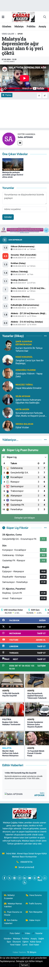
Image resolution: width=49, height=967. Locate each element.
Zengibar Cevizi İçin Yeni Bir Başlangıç (30, 362)
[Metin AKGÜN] (7, 412)
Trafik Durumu (35, 903)
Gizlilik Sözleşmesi (9, 965)
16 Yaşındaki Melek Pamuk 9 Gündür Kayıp (35, 753)
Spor (20, 34)
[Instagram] (19, 878)
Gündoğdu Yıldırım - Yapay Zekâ (29, 375)
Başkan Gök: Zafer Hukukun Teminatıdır (11, 723)
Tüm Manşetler (35, 912)
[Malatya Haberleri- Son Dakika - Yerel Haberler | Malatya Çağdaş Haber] (23, 16)
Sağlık (41, 938)
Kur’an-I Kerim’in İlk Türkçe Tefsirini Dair (29, 349)
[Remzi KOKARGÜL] (7, 360)
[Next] (39, 878)
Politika (31, 26)
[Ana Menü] (3, 17)
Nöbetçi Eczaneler (9, 896)
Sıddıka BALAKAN (24, 424)
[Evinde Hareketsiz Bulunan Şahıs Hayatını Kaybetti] (37, 709)
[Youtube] (29, 878)
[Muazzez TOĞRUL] (7, 386)
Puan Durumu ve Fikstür (13, 913)
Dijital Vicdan (22, 427)
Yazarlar (38, 933)
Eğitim (25, 941)
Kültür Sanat (35, 941)
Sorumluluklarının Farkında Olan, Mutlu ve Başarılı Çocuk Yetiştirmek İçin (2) (30, 414)
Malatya (19, 26)
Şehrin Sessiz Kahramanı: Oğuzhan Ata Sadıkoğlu (28, 401)
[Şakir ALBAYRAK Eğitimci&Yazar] (7, 345)
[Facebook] (4, 878)
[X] (9, 878)
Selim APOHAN (25, 137)
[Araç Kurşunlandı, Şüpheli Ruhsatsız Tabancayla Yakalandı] (37, 681)
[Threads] (34, 878)
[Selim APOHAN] (8, 139)
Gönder (8, 217)
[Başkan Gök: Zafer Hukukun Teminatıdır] (12, 709)
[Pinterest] (14, 878)
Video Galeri (8, 34)
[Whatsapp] (44, 878)
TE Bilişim (31, 952)
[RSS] (24, 882)
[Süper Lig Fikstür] (45, 527)
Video (27, 933)
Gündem (6, 26)
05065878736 (26, 862)
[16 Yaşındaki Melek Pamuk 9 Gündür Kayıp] (37, 738)
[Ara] (44, 17)
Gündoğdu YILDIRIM (26, 370)
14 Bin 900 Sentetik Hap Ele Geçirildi (10, 694)
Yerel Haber (15, 944)
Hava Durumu (35, 895)
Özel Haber (34, 944)
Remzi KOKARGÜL (24, 357)
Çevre (24, 944)
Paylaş (8, 95)
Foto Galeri (15, 933)
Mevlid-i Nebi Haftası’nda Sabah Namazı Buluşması (10, 753)
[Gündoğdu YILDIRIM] (7, 373)
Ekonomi (17, 941)
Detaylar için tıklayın (24, 517)
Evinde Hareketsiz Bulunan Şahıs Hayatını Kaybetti (35, 724)
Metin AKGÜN (22, 409)
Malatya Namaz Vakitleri (13, 905)
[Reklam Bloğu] (24, 230)
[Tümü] (45, 336)
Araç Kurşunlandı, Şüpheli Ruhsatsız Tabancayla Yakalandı (37, 695)
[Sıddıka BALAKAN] (7, 425)
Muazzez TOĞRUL (24, 384)
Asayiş (42, 26)
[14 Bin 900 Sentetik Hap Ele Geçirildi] (12, 681)
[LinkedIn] (24, 878)
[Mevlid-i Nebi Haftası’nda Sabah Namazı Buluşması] (12, 738)
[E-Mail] (20, 143)
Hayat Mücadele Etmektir (29, 388)
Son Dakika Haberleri (10, 921)
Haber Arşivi (34, 920)
